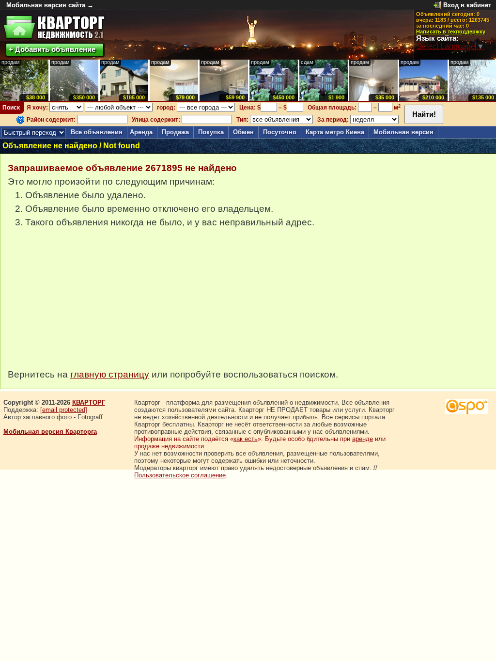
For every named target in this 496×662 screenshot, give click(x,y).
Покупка (211, 132)
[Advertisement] (80, 303)
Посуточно (279, 132)
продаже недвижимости (169, 446)
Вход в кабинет (467, 5)
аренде (362, 438)
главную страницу (109, 374)
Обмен (243, 132)
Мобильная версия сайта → (49, 5)
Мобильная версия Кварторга (50, 431)
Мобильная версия (403, 132)
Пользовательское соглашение (180, 475)
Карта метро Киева (335, 132)
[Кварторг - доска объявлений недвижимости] (54, 27)
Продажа (175, 132)
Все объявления (97, 132)
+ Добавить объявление (52, 49)
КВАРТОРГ (88, 402)
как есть (245, 438)
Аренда (141, 132)
